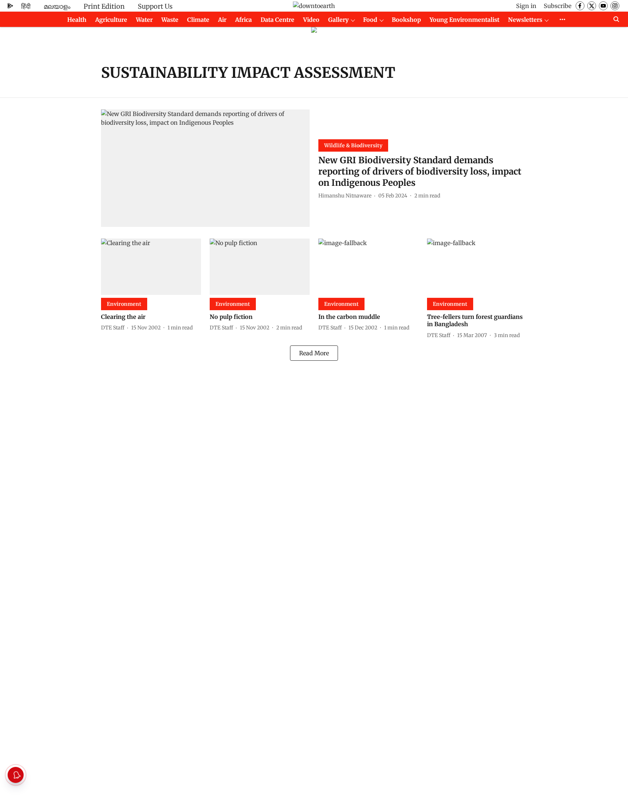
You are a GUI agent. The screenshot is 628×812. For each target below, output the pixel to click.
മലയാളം (57, 6)
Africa (243, 19)
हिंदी (26, 6)
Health (76, 19)
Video (311, 19)
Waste (169, 19)
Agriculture (111, 19)
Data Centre (277, 19)
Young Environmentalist (464, 19)
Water (144, 19)
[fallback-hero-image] (205, 168)
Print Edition (104, 6)
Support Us (155, 6)
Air (222, 19)
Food (370, 19)
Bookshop (406, 19)
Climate (198, 19)
